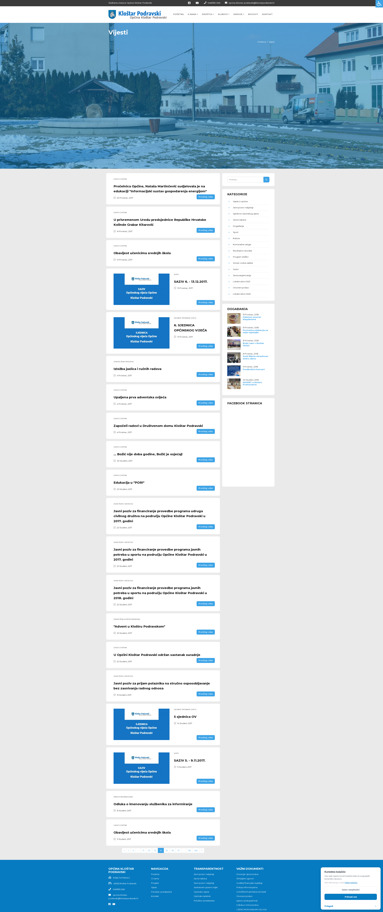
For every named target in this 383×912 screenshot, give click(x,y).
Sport (235, 232)
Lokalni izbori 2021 (241, 281)
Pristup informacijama (123, 797)
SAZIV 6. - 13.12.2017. (191, 281)
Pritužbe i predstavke (161, 892)
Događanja (238, 226)
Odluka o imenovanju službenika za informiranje (153, 804)
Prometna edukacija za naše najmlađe (255, 331)
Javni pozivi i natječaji (123, 504)
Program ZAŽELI (241, 257)
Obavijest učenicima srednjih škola (142, 253)
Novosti (253, 14)
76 (172, 850)
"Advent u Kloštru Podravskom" (139, 626)
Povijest (155, 883)
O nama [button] (192, 14)
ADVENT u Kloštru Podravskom (252, 383)
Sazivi (176, 274)
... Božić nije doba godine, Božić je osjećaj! (148, 454)
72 (149, 850)
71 (143, 850)
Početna (178, 14)
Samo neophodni (351, 889)
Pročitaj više (206, 197)
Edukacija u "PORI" (129, 482)
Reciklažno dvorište (242, 251)
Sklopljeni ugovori (245, 878)
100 (196, 850)
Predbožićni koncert (254, 369)
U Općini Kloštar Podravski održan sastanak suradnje (157, 655)
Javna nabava (239, 220)
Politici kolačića (351, 882)
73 (155, 850)
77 (178, 850)
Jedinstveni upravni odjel (206, 887)
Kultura (236, 238)
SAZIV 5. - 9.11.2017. (189, 760)
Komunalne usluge (242, 244)
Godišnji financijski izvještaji (249, 883)
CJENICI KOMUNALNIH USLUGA (251, 909)
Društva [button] (207, 14)
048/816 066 (213, 3)
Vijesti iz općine (120, 179)
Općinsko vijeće (201, 892)
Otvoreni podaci (241, 287)
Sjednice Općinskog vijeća (185, 318)
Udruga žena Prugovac (124, 361)
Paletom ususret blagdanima (252, 318)
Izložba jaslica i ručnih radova (137, 369)
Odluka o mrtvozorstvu (247, 905)
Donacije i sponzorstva (247, 874)
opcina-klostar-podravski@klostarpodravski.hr (251, 3)
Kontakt (267, 14)
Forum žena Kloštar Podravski (127, 619)
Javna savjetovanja (242, 275)
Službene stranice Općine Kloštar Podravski (130, 3)
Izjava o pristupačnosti (247, 900)
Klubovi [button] (223, 14)
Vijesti (154, 887)
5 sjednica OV (185, 717)
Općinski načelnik (202, 896)
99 (189, 850)
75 (167, 850)
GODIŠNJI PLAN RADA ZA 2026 (251, 892)
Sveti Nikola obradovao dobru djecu (255, 357)
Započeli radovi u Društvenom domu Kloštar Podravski (158, 426)
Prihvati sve (351, 896)
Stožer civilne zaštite (243, 263)
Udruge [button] (238, 14)
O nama (155, 878)
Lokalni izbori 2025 (242, 294)
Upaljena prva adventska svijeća (140, 397)
